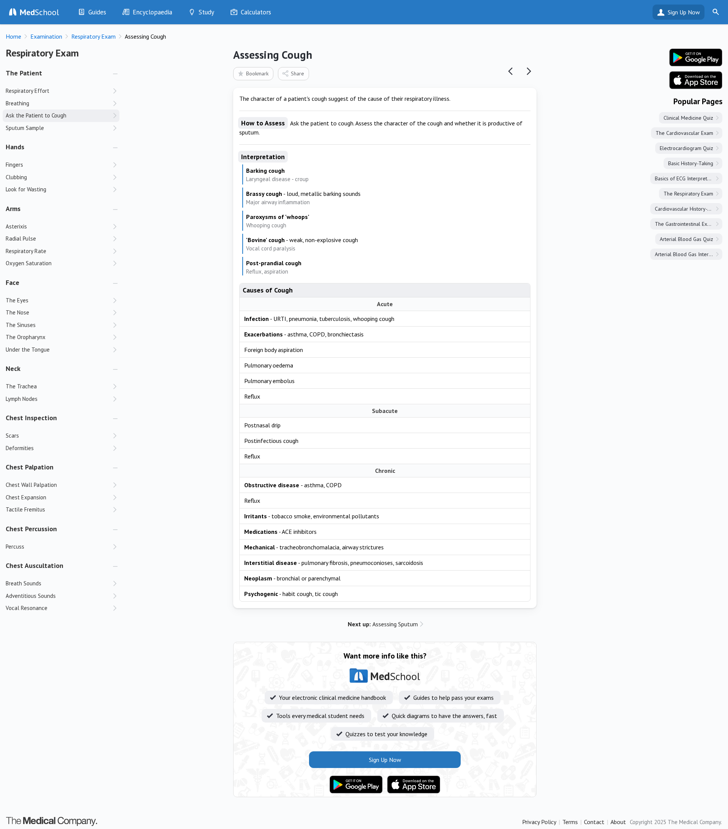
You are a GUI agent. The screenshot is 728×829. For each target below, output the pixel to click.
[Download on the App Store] (413, 785)
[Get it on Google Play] (356, 785)
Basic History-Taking (690, 163)
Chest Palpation (29, 467)
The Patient (24, 73)
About (618, 822)
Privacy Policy (539, 822)
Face (12, 282)
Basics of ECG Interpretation (686, 178)
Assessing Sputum (383, 624)
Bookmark (257, 73)
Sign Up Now (684, 12)
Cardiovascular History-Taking (688, 208)
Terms (570, 822)
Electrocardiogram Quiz (686, 148)
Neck (13, 368)
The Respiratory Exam (688, 193)
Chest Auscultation (34, 565)
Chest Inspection (31, 417)
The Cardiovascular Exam (684, 133)
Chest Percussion (31, 528)
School (39, 12)
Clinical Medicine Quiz (688, 117)
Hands (15, 146)
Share (297, 73)
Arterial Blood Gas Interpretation (688, 254)
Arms (13, 208)
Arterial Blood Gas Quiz (686, 239)
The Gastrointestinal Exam (684, 224)
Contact (594, 822)
